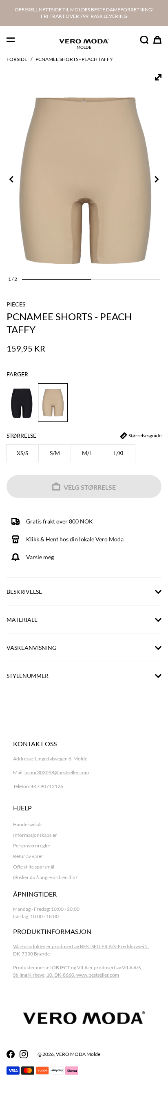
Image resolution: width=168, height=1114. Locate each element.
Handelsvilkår (27, 824)
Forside (17, 59)
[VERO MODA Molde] (83, 41)
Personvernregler (32, 846)
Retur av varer (28, 856)
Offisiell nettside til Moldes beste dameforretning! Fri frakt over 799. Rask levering (84, 13)
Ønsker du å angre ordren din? (45, 877)
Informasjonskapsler (35, 835)
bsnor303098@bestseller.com (56, 772)
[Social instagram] (24, 1054)
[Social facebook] (11, 1054)
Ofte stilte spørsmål (33, 867)
